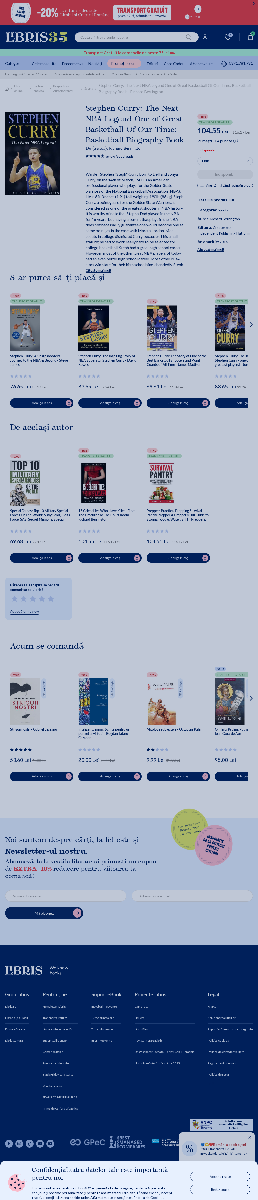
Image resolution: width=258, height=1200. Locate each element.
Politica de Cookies (148, 1197)
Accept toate (220, 1176)
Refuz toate (220, 1189)
